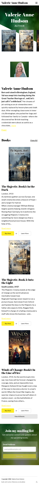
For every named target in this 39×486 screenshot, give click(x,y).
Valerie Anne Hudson (15, 3)
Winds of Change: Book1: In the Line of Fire (18, 371)
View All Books (20, 416)
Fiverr (4, 130)
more (14, 125)
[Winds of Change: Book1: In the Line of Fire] (19, 347)
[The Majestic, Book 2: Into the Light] (26, 41)
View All (33, 140)
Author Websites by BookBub (16, 482)
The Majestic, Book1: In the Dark (18, 188)
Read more (6, 228)
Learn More (25, 233)
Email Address (9, 444)
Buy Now (8, 233)
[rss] (36, 482)
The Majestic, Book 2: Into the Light (18, 281)
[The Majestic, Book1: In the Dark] (9, 41)
